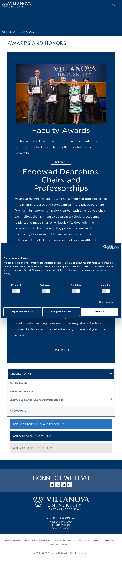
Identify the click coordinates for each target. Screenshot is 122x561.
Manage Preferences (61, 311)
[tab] (61, 374)
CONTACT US (62, 525)
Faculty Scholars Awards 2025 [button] (31, 435)
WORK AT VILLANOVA (59, 544)
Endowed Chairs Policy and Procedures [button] (38, 424)
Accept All (99, 311)
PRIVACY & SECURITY (13, 541)
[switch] (46, 291)
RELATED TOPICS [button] (21, 373)
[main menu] (100, 6)
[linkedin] (63, 484)
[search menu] (113, 6)
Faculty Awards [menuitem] (18, 383)
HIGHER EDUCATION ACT (64, 541)
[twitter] (57, 484)
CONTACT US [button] (18, 411)
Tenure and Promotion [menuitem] (22, 391)
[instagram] (69, 484)
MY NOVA (97, 541)
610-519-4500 (62, 528)
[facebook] (52, 484)
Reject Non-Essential (22, 311)
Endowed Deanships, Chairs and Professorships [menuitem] (36, 400)
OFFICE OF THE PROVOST (18, 32)
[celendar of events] (113, 18)
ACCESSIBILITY (83, 541)
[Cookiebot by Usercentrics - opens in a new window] (106, 247)
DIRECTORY (109, 541)
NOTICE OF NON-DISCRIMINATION (37, 541)
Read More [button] (60, 161)
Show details (106, 302)
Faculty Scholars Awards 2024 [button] (32, 447)
